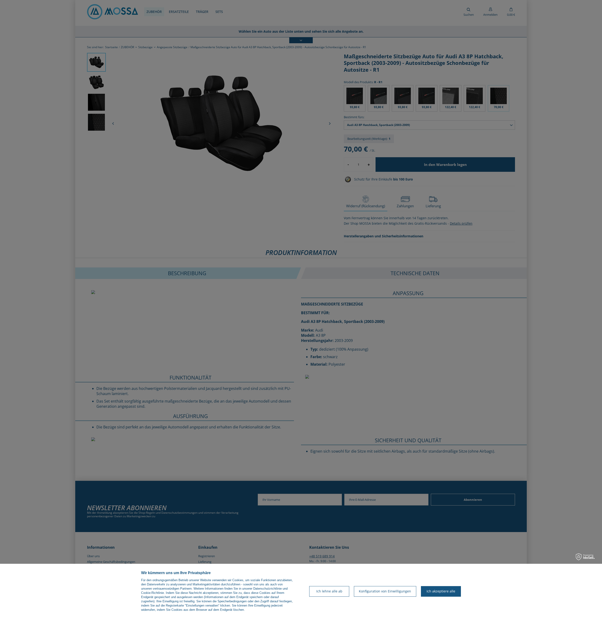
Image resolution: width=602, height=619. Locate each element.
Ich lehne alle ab (329, 591)
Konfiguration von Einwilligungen (385, 591)
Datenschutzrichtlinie (267, 588)
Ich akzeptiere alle (441, 591)
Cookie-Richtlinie (152, 593)
